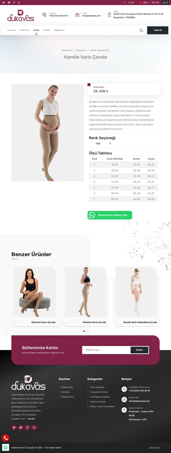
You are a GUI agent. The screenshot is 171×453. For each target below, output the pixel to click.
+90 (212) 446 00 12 (58, 16)
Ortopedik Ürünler (99, 392)
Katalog (46, 30)
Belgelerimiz (59, 30)
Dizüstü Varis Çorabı (19, 322)
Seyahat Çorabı (98, 401)
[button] (155, 3)
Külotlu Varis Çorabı (70, 322)
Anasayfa (11, 30)
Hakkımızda (25, 30)
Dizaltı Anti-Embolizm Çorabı (115, 322)
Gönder (139, 350)
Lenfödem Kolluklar (100, 397)
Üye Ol (165, 2)
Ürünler (36, 30)
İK (124, 2)
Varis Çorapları (99, 50)
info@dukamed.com (91, 16)
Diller (145, 2)
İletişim (131, 2)
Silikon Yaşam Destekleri (102, 406)
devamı (31, 418)
